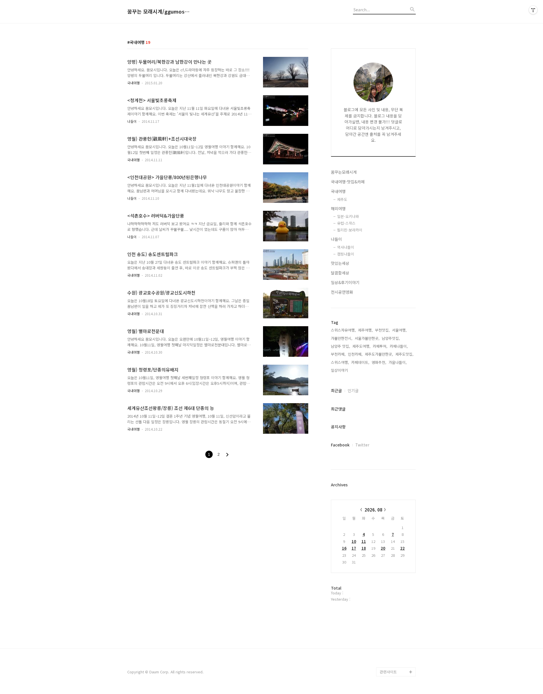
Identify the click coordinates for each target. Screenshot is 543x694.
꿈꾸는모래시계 (344, 172)
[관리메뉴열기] (533, 10)
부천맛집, (382, 330)
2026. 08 (373, 510)
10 (354, 541)
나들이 (132, 121)
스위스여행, (340, 362)
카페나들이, (399, 346)
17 (354, 548)
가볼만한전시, (341, 338)
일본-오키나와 (348, 216)
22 (402, 548)
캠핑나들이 (345, 254)
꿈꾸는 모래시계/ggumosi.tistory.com (158, 11)
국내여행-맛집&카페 (348, 181)
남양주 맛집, (340, 346)
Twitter (362, 445)
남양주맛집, (391, 338)
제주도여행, (361, 346)
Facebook (340, 445)
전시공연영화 (342, 292)
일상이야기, (340, 370)
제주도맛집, (404, 354)
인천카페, (355, 354)
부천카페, (338, 354)
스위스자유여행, (343, 330)
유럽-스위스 (346, 223)
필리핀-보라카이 (349, 230)
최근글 (336, 390)
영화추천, (379, 362)
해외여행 (338, 208)
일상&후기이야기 (345, 282)
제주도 (342, 199)
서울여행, (399, 330)
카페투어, (380, 346)
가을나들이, (398, 362)
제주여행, (365, 330)
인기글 (353, 390)
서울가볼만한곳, (367, 338)
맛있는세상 (340, 263)
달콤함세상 (340, 273)
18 (363, 548)
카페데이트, (360, 362)
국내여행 (133, 82)
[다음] (227, 455)
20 (383, 548)
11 (363, 541)
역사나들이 (345, 247)
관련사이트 (388, 671)
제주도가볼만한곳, (379, 354)
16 (344, 548)
